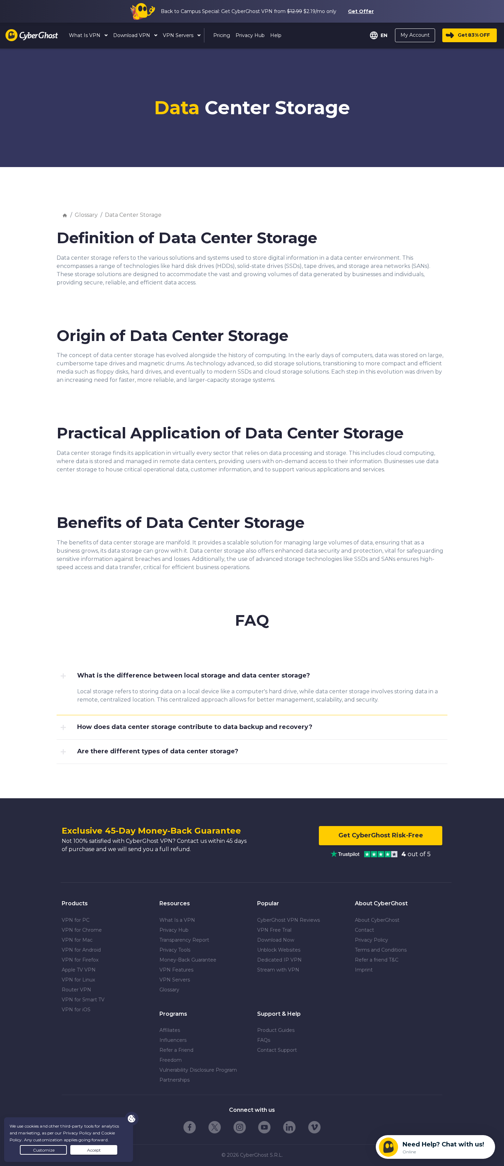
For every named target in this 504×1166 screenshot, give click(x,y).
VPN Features (176, 970)
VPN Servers (174, 980)
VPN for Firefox (80, 960)
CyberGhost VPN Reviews (288, 920)
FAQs (263, 1040)
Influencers (173, 1040)
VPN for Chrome (82, 930)
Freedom (170, 1060)
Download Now (275, 940)
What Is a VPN (177, 920)
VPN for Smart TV (83, 1000)
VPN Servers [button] (179, 35)
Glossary (86, 215)
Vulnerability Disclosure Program (198, 1070)
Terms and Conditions (381, 950)
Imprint (364, 970)
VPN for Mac (77, 940)
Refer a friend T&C (376, 960)
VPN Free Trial (274, 930)
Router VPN (76, 990)
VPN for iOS (76, 1009)
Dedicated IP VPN (279, 960)
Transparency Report (184, 940)
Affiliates (169, 1030)
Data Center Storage (133, 215)
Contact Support (277, 1050)
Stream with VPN (278, 970)
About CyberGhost (377, 920)
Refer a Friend (176, 1050)
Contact (364, 930)
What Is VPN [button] (85, 35)
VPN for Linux (78, 980)
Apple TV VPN (79, 970)
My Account (415, 35)
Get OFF (474, 35)
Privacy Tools (174, 950)
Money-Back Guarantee (187, 960)
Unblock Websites (278, 950)
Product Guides (276, 1030)
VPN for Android (81, 950)
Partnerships (174, 1080)
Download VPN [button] (132, 35)
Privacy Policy (371, 940)
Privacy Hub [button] (250, 35)
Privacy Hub (174, 930)
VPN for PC (75, 920)
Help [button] (275, 35)
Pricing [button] (221, 35)
